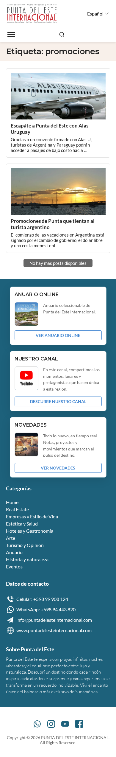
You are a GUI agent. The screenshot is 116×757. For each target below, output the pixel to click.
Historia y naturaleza (27, 559)
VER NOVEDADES (58, 467)
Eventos (14, 566)
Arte (10, 538)
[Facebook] (79, 724)
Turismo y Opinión (25, 545)
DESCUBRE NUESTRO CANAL (58, 401)
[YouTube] (65, 724)
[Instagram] (51, 724)
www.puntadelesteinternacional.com (54, 630)
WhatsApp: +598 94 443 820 (46, 609)
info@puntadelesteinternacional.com (54, 620)
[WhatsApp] (37, 724)
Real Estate (17, 509)
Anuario (14, 552)
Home (12, 502)
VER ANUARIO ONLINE (58, 335)
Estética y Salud (22, 523)
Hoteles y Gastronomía (29, 531)
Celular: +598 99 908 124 (42, 599)
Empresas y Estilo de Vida (32, 516)
